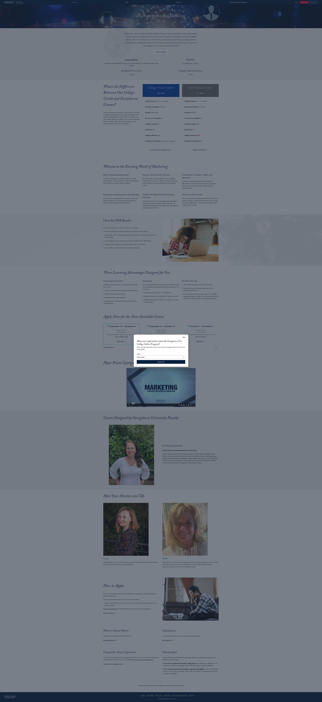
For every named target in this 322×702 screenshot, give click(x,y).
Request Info (161, 362)
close (183, 337)
